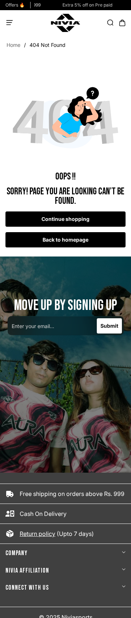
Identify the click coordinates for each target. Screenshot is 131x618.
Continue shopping (65, 219)
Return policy (37, 533)
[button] (11, 23)
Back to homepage (65, 240)
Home (13, 45)
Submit (109, 326)
